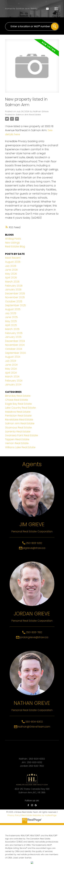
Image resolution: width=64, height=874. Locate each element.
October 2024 (13, 349)
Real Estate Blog (15, 246)
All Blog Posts (13, 238)
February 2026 (14, 285)
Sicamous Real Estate (18, 427)
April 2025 (11, 325)
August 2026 (12, 262)
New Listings (12, 242)
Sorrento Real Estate (17, 431)
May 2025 (11, 321)
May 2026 (11, 274)
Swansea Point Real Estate (21, 435)
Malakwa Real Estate (17, 411)
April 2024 (11, 373)
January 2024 (13, 384)
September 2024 (15, 353)
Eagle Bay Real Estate (18, 404)
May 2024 (11, 368)
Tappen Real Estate (17, 439)
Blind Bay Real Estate (17, 396)
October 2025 (13, 301)
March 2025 (12, 329)
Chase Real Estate (16, 400)
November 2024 (15, 345)
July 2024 (10, 361)
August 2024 (12, 357)
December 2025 (15, 293)
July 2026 (10, 266)
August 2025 (12, 309)
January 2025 (13, 337)
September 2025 (15, 305)
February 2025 (14, 333)
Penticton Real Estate (18, 415)
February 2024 (13, 380)
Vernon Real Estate (17, 443)
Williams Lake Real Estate (20, 447)
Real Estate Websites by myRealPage (39, 815)
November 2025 (15, 297)
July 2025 (10, 313)
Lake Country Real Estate (20, 407)
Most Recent (13, 258)
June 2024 (11, 364)
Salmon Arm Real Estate (28, 114)
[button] (28, 805)
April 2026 (11, 277)
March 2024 (12, 376)
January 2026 (13, 289)
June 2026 (11, 269)
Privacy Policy (13, 815)
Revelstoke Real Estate (19, 419)
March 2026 (12, 281)
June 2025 (11, 317)
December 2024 (15, 341)
